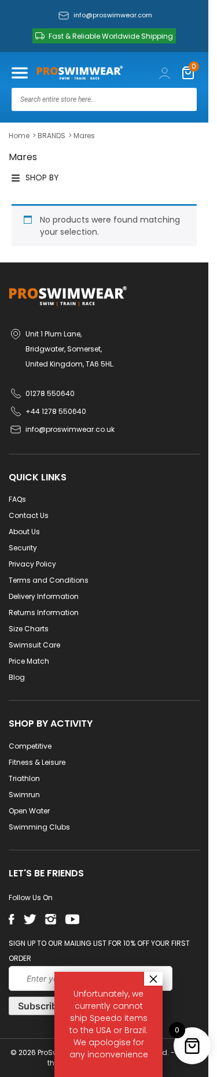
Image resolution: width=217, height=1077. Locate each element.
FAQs (17, 499)
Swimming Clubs (39, 827)
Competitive (30, 746)
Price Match (29, 661)
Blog (17, 677)
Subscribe (40, 1006)
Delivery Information (44, 596)
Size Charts (29, 629)
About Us (24, 531)
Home (19, 135)
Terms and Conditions (49, 580)
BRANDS (51, 135)
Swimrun (24, 795)
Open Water (29, 811)
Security (23, 548)
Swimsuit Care (34, 645)
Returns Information (44, 612)
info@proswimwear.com (112, 15)
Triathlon (24, 778)
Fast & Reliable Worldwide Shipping (111, 36)
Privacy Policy (32, 564)
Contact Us (29, 515)
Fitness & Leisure (37, 762)
